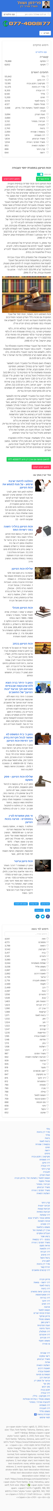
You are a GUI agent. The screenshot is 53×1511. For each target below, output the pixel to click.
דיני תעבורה (44, 1408)
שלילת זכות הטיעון (22, 568)
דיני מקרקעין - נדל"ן (41, 1396)
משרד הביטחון (43, 1187)
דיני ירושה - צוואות (42, 1282)
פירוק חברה (44, 1279)
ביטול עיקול (45, 1258)
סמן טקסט (47, 174)
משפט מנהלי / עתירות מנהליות (36, 1399)
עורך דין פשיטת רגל (41, 1230)
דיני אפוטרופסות (43, 1294)
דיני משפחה (44, 1159)
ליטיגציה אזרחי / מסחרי (39, 1402)
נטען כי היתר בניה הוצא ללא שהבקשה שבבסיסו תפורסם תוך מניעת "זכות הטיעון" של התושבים (18, 687)
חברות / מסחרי (43, 1184)
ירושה (47, 1150)
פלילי (48, 1135)
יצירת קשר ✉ (43, 179)
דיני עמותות (45, 1215)
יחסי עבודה (34, 904)
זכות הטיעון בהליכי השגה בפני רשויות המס (18, 528)
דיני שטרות (45, 1353)
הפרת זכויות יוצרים (42, 1313)
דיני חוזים (46, 1304)
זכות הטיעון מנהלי (22, 607)
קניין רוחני (45, 1169)
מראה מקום (45, 1245)
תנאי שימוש (45, 1417)
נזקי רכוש (46, 1386)
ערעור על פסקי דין (42, 1380)
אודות (47, 1362)
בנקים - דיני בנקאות (41, 1239)
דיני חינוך (46, 1300)
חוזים (47, 1147)
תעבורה (46, 1172)
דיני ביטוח (45, 1288)
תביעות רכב (44, 1377)
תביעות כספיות (43, 1211)
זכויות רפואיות (44, 1221)
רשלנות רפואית (43, 1193)
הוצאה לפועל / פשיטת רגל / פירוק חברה (32, 1178)
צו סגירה (46, 1343)
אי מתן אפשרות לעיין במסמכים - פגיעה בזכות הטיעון (19, 819)
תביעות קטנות (44, 1208)
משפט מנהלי (44, 1319)
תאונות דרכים (44, 1368)
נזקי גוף (46, 1383)
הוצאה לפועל (44, 1310)
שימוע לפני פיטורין (21, 904)
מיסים (47, 1153)
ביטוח (47, 1138)
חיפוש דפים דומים (12, 179)
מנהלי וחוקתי (44, 1181)
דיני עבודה (39, 910)
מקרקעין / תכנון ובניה (41, 1156)
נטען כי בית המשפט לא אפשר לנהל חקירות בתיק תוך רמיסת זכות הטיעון (18, 737)
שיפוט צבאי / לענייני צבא (39, 1218)
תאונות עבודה (44, 1371)
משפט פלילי (44, 1411)
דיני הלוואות (45, 1248)
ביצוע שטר (45, 1236)
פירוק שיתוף (44, 1316)
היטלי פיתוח (44, 1328)
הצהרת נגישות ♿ (42, 1414)
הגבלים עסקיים (43, 1233)
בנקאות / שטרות (43, 1144)
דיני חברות (45, 1251)
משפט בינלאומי (43, 1227)
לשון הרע (46, 1261)
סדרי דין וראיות (43, 1132)
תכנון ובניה (45, 1389)
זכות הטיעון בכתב (23, 643)
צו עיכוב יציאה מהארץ (40, 1291)
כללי (47, 910)
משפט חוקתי (44, 1340)
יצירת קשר (45, 1267)
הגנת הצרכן (45, 1175)
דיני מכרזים (45, 1337)
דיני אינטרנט (44, 1334)
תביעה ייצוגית (44, 1205)
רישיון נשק (45, 1322)
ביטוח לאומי (44, 1141)
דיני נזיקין (46, 1162)
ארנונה (47, 1307)
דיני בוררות (45, 1297)
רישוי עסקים (44, 1356)
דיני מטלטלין (44, 1331)
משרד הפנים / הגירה (41, 1190)
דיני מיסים (45, 1254)
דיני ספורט (45, 1224)
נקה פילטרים (41, 52)
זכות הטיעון (45, 904)
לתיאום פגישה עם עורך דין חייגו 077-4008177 (28, 459)
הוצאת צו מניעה (43, 1374)
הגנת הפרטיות (43, 1325)
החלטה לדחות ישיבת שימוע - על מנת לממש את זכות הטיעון (18, 484)
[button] (48, 916)
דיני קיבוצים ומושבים (41, 1270)
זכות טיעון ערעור (23, 861)
